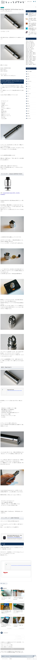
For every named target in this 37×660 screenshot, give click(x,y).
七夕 (28, 98)
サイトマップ (23, 1)
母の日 (28, 108)
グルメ (28, 83)
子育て (28, 103)
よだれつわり (29, 81)
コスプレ (33, 43)
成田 (28, 55)
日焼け (35, 56)
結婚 (34, 60)
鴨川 (35, 64)
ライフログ (29, 93)
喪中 (31, 52)
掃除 (27, 56)
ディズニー (29, 86)
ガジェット (5, 583)
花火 (27, 61)
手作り (31, 55)
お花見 (32, 42)
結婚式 (28, 113)
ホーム (13, 1)
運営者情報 (18, 1)
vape (2, 583)
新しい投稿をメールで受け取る (7, 646)
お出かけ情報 (29, 71)
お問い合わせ (29, 1)
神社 (27, 60)
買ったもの (2, 7)
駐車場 (31, 64)
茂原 (31, 61)
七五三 (32, 47)
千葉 (28, 52)
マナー (33, 46)
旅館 (31, 56)
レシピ (28, 47)
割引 (32, 51)
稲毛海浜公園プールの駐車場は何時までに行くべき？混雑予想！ (32, 29)
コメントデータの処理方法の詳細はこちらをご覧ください (12, 652)
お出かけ (28, 42)
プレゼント (28, 46)
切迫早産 (28, 51)
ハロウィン (29, 88)
